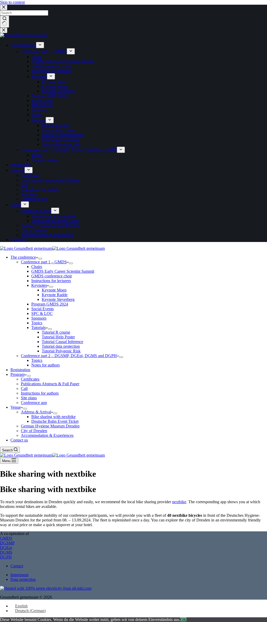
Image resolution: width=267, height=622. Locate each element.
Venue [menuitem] (15, 204)
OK (183, 619)
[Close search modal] (3, 7)
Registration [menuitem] (20, 164)
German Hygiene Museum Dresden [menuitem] (50, 225)
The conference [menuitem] (23, 45)
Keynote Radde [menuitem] (55, 86)
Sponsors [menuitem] (38, 110)
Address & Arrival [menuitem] (36, 211)
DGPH (6, 557)
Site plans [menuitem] (29, 194)
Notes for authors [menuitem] (45, 160)
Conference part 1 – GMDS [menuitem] (44, 51)
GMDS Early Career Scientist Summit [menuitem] (62, 61)
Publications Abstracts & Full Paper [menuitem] (50, 180)
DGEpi (6, 547)
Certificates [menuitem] (30, 175)
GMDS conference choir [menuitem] (51, 66)
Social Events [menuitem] (42, 100)
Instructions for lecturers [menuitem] (51, 71)
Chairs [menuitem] (36, 56)
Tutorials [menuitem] (38, 120)
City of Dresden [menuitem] (34, 230)
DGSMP (7, 543)
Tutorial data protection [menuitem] (61, 139)
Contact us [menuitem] (19, 239)
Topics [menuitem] (36, 114)
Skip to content (12, 2)
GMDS (6, 538)
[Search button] (4, 22)
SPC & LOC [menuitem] (42, 105)
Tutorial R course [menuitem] (56, 125)
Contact (16, 566)
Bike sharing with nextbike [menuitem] (53, 216)
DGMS (6, 552)
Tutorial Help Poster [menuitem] (58, 130)
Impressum (19, 575)
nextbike (179, 502)
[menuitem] (40, 45)
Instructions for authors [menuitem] (40, 189)
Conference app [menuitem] (34, 199)
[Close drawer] (3, 30)
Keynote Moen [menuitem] (54, 81)
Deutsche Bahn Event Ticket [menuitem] (54, 221)
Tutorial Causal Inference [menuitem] (62, 135)
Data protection (23, 579)
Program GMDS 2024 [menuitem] (49, 96)
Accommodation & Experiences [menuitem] (47, 235)
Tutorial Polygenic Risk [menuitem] (61, 144)
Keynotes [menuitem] (39, 76)
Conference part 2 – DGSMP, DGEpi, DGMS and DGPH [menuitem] (69, 150)
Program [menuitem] (17, 170)
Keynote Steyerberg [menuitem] (58, 91)
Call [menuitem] (24, 185)
